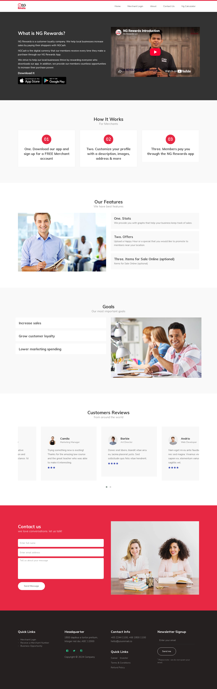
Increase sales (30, 323)
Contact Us (169, 6)
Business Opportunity (31, 645)
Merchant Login (135, 6)
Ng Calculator (189, 6)
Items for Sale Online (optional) (144, 259)
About (153, 6)
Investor (124, 658)
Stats (122, 218)
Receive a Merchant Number (34, 642)
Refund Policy (118, 667)
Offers (123, 237)
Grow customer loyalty (37, 336)
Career (114, 658)
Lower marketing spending (40, 349)
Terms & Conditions (121, 662)
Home (118, 6)
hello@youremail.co (121, 641)
